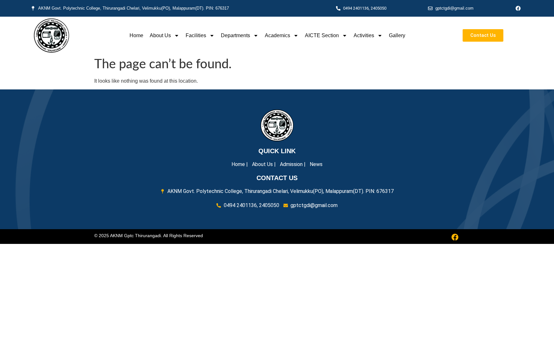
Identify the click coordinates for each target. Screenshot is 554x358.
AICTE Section (322, 35)
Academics (277, 35)
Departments (235, 35)
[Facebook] (518, 8)
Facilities (196, 35)
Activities (364, 35)
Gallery (397, 35)
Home (136, 35)
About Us (160, 35)
